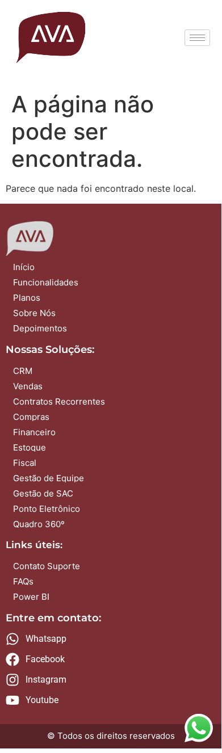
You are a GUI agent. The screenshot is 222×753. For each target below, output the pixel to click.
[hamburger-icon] (197, 38)
